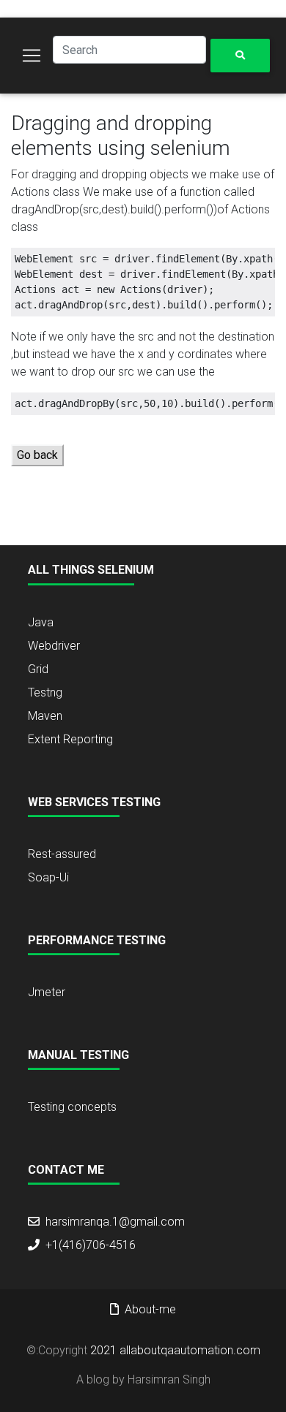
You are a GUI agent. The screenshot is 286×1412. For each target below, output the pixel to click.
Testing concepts (72, 1107)
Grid (38, 669)
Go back (37, 455)
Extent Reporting (70, 739)
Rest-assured (62, 854)
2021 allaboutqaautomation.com (175, 1350)
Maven (45, 716)
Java (41, 622)
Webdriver (54, 646)
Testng (45, 692)
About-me (150, 1309)
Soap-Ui (48, 877)
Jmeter (46, 992)
